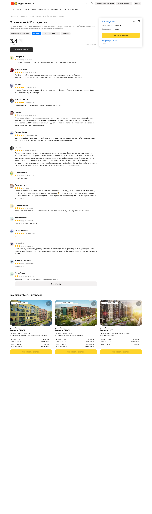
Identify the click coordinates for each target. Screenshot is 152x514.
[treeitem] (16, 9)
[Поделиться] (134, 21)
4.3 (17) (28, 333)
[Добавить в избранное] (139, 21)
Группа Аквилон (15, 328)
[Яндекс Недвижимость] (22, 3)
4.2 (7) (71, 333)
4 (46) (128, 333)
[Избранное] (87, 3)
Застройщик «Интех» (110, 41)
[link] (137, 3)
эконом (118, 26)
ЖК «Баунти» (108, 21)
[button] (92, 3)
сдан (117, 29)
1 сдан (104, 43)
